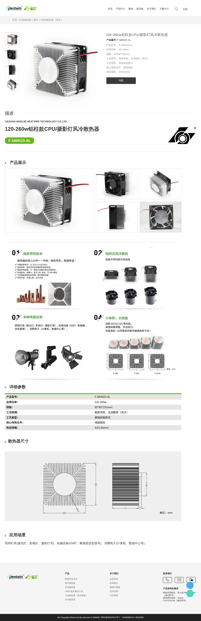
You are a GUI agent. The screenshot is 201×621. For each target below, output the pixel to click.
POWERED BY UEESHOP (133, 617)
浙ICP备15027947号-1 (110, 617)
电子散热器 (70, 583)
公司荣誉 (114, 596)
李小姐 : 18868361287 (190, 585)
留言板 (139, 9)
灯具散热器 (25, 20)
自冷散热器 (70, 600)
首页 (110, 9)
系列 (35, 20)
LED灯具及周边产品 (74, 591)
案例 (130, 9)
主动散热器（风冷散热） (76, 596)
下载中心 (164, 9)
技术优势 (114, 591)
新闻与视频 (115, 587)
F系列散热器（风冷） (51, 20)
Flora (190, 593)
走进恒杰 (114, 579)
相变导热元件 (71, 579)
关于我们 (151, 9)
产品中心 (120, 9)
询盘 (121, 80)
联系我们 (114, 583)
